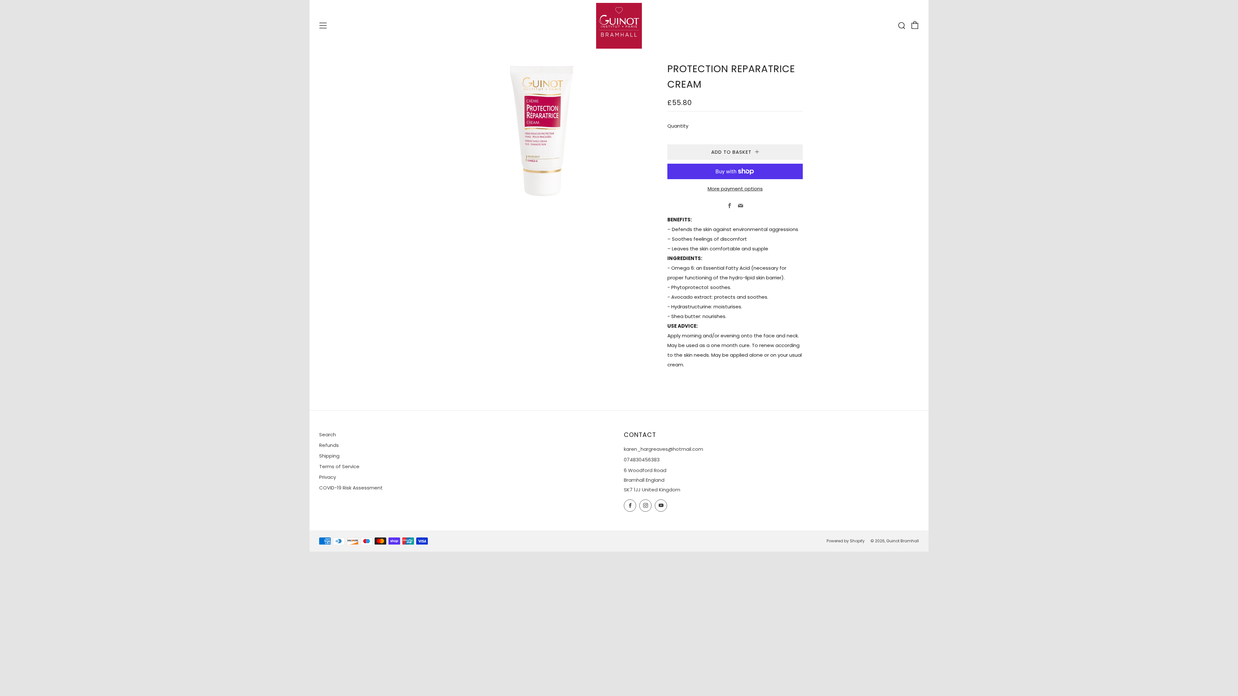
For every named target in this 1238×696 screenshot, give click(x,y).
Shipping (329, 455)
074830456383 (642, 459)
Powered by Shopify (846, 541)
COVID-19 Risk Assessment (351, 487)
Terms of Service (339, 466)
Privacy (327, 477)
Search (327, 434)
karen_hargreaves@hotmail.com (663, 449)
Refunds (329, 445)
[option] (541, 130)
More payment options (735, 188)
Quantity (677, 125)
